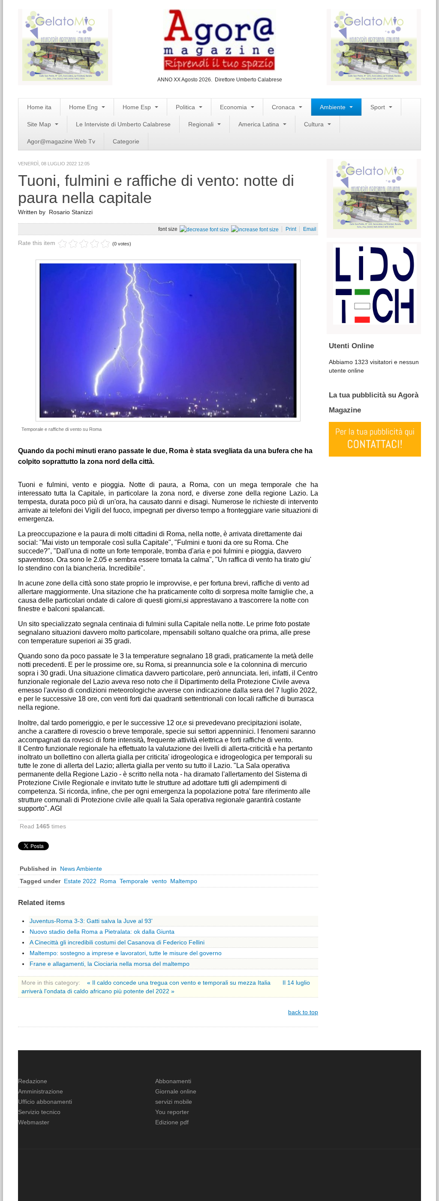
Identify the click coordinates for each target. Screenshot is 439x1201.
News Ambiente (81, 868)
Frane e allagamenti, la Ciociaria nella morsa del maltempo (109, 963)
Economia (234, 107)
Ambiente (333, 107)
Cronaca (284, 107)
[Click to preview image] (168, 340)
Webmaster (33, 1122)
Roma (108, 881)
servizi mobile (173, 1101)
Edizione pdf (172, 1122)
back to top (303, 1012)
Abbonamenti (173, 1081)
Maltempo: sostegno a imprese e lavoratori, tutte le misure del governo (126, 953)
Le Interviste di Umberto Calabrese (123, 124)
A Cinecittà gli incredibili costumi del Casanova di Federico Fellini (117, 942)
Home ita (39, 107)
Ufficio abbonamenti (45, 1101)
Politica (186, 107)
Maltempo (183, 881)
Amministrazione (40, 1091)
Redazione (32, 1081)
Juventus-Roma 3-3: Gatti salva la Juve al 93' (91, 920)
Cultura (314, 124)
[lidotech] (375, 283)
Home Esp (138, 107)
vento (159, 881)
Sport (378, 107)
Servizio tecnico (39, 1111)
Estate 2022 (80, 881)
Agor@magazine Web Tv (61, 141)
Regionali (201, 124)
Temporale (134, 881)
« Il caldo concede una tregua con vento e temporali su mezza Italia (179, 982)
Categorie (126, 141)
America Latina (259, 124)
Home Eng (84, 107)
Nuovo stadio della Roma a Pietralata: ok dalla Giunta (102, 931)
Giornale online (175, 1091)
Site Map (40, 124)
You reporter (172, 1111)
